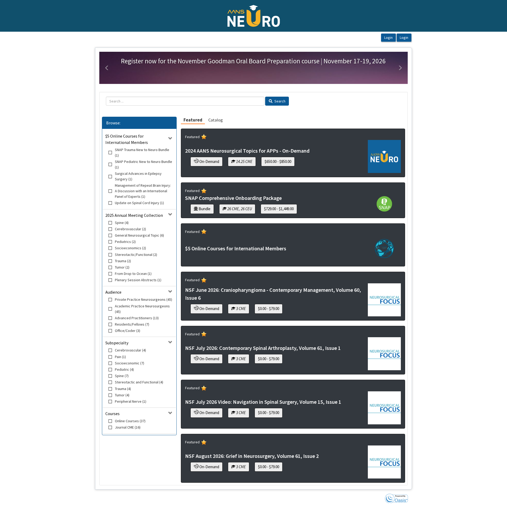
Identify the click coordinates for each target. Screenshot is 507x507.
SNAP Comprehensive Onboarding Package (233, 198)
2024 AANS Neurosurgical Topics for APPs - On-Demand (247, 150)
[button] (107, 68)
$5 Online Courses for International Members (235, 248)
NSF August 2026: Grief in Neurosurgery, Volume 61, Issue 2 (252, 456)
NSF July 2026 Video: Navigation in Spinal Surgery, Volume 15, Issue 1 (263, 401)
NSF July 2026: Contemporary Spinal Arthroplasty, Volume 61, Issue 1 (263, 348)
